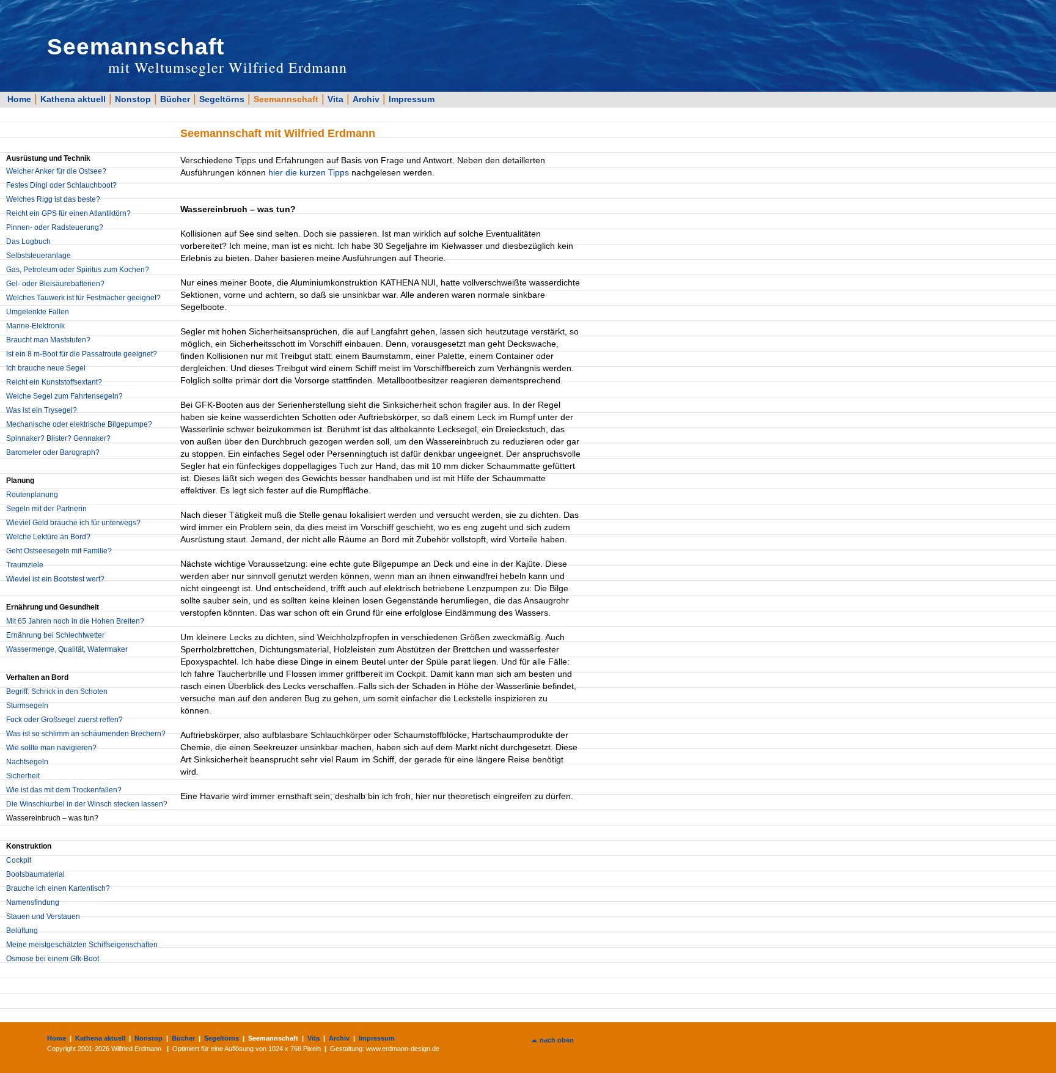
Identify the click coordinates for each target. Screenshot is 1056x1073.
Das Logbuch (28, 241)
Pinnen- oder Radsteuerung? (54, 227)
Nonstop (133, 99)
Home (19, 99)
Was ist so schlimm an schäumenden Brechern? (86, 733)
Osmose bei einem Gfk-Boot (52, 958)
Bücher (175, 99)
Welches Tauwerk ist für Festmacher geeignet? (83, 297)
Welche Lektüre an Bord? (48, 537)
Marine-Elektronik (35, 326)
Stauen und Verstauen (43, 916)
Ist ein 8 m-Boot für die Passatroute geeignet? (81, 354)
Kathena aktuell (73, 99)
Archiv (366, 99)
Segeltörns (221, 99)
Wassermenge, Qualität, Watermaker (67, 649)
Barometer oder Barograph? (53, 452)
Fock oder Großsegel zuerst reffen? (64, 719)
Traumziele (24, 565)
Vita (335, 99)
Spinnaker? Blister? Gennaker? (58, 438)
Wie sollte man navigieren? (51, 747)
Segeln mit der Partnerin (46, 508)
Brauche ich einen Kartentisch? (58, 888)
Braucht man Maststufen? (48, 340)
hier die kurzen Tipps (308, 172)
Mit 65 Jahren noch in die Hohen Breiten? (75, 621)
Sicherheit (23, 776)
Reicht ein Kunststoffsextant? (54, 382)
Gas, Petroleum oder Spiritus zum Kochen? (77, 269)
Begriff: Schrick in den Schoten (57, 691)
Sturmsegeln (27, 705)
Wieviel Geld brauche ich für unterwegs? (73, 522)
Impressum (412, 99)
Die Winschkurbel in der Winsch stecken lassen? (86, 804)
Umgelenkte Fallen (37, 312)
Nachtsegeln (27, 762)
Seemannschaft (286, 99)
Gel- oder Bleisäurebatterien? (55, 283)
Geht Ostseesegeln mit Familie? (59, 551)
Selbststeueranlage (38, 255)
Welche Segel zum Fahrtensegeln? (64, 396)
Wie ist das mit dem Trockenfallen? (64, 790)
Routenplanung (32, 494)
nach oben (557, 1040)
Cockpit (18, 860)
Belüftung (22, 930)
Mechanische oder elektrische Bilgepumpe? (79, 424)
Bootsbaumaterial (35, 874)
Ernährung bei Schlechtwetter (55, 635)
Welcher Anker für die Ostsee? (56, 171)
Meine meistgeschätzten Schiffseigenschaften (82, 944)
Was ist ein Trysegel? (41, 410)
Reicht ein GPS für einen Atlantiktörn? (68, 213)
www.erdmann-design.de (402, 1048)
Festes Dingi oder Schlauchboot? (61, 185)
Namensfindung (32, 902)
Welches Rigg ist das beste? (53, 199)
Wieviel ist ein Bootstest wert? (55, 579)
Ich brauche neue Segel (46, 368)
